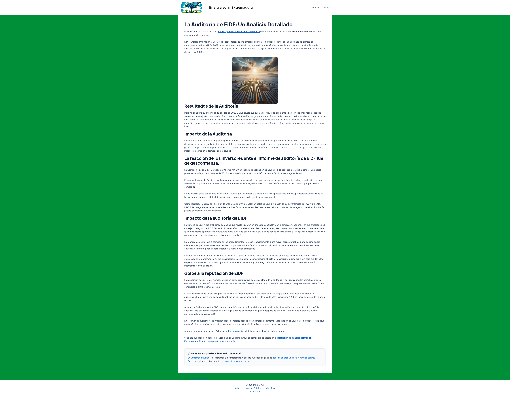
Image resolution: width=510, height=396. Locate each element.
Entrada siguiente (310, 378)
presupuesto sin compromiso (235, 361)
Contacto (255, 391)
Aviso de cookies (243, 388)
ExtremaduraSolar (200, 357)
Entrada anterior (199, 378)
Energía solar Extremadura (231, 7)
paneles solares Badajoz (285, 357)
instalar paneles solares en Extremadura (239, 31)
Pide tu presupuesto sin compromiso (217, 341)
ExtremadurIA (235, 331)
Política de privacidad (265, 388)
